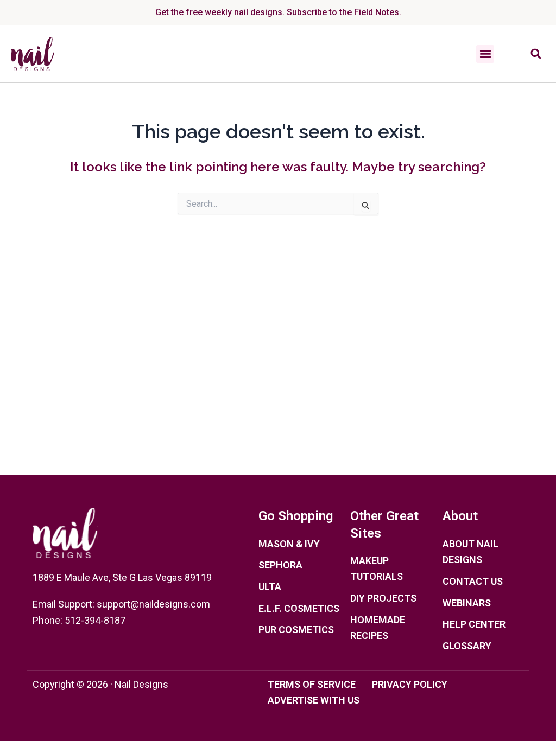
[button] (485, 54)
